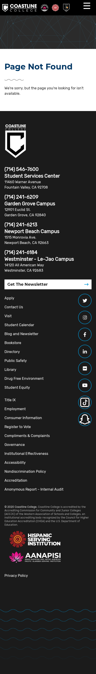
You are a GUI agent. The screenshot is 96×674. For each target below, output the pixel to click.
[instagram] (85, 317)
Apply (9, 298)
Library (10, 369)
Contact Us (13, 307)
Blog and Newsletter (21, 334)
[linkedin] (85, 351)
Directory (12, 352)
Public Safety (15, 361)
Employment (15, 409)
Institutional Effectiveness (26, 453)
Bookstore (12, 343)
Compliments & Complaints (27, 436)
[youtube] (85, 385)
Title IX (10, 400)
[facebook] (85, 334)
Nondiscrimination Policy (25, 471)
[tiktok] (85, 402)
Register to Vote (17, 427)
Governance (14, 445)
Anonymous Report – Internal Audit (33, 489)
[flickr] (85, 368)
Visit (8, 316)
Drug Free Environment (24, 378)
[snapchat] (85, 419)
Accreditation (15, 480)
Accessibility (15, 462)
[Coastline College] (15, 141)
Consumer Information (23, 418)
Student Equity (17, 387)
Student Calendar (19, 325)
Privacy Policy (16, 575)
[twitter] (85, 300)
